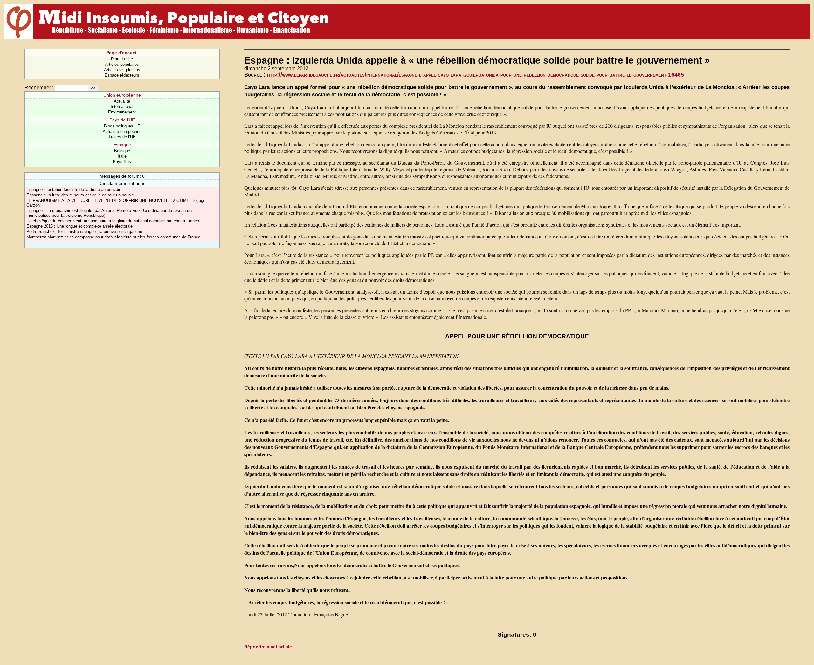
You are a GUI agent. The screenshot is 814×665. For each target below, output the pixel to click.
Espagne (122, 144)
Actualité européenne (122, 131)
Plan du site (122, 59)
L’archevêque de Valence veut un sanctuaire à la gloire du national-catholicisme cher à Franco (112, 220)
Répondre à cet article (268, 646)
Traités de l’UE (122, 136)
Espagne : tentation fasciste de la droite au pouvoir (73, 189)
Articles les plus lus (122, 69)
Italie (122, 156)
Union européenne (122, 95)
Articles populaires (122, 64)
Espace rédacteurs (122, 75)
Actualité (122, 101)
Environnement (122, 112)
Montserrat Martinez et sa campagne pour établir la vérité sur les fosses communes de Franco (113, 237)
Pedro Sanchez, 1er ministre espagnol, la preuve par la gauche (84, 231)
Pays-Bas (122, 161)
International (122, 106)
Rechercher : (38, 87)
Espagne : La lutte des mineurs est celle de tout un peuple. (80, 195)
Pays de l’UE (122, 119)
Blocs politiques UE (122, 126)
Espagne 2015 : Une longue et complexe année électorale (79, 226)
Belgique (122, 150)
